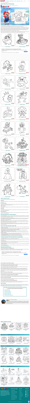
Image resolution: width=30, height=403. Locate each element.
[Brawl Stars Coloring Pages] (11, 325)
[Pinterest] (7, 300)
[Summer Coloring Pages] (11, 339)
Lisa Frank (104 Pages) (11, 363)
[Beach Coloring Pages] (18, 339)
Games (3, 2)
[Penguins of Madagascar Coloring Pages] (4, 370)
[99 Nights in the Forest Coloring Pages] (18, 325)
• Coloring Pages (13, 390)
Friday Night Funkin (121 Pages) (18, 354)
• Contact (20, 391)
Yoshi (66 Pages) (22, 196)
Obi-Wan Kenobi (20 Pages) (11, 374)
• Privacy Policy (21, 395)
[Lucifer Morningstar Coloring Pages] (18, 370)
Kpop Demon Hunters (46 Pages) (4, 354)
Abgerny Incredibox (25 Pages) (26, 384)
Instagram (27, 395)
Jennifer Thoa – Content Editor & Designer (7, 5)
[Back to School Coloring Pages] (4, 339)
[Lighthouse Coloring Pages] (11, 350)
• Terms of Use (21, 394)
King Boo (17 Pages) (7, 104)
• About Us (20, 390)
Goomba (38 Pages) (22, 89)
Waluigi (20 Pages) (22, 104)
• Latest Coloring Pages (14, 395)
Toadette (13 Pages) (7, 73)
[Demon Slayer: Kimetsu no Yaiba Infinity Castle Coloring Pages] (4, 379)
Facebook (27, 390)
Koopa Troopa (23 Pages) (22, 73)
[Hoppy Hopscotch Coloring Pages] (26, 370)
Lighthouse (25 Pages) (11, 354)
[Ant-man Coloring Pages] (18, 379)
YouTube (27, 394)
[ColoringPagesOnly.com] (2, 1)
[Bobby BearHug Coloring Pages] (11, 379)
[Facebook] (6, 300)
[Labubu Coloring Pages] (26, 350)
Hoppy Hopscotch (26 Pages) (26, 374)
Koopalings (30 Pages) (22, 150)
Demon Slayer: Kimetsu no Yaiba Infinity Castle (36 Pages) (4, 385)
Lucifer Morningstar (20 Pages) (18, 375)
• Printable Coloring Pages (14, 391)
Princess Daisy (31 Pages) (7, 135)
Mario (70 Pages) (22, 135)
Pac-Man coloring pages (7, 290)
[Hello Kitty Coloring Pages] (4, 359)
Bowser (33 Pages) (7, 196)
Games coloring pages (7, 289)
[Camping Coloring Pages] (26, 339)
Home (1, 2)
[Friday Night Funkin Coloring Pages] (4, 325)
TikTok (27, 396)
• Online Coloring (13, 394)
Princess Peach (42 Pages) (7, 181)
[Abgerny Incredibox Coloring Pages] (26, 379)
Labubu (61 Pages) (26, 354)
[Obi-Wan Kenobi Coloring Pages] (11, 370)
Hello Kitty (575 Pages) (4, 363)
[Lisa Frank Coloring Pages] (11, 359)
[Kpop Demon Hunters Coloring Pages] (4, 350)
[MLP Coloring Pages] (18, 359)
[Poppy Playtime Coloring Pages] (25, 325)
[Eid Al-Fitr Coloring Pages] (26, 359)
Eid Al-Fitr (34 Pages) (26, 363)
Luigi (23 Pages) (8, 150)
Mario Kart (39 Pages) (22, 46)
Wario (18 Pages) (7, 46)
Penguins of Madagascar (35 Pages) (4, 375)
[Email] (8, 300)
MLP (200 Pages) (19, 363)
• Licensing (20, 396)
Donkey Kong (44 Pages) (22, 181)
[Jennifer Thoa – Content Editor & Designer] (1, 5)
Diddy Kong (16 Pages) (8, 89)
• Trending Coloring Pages (14, 396)
